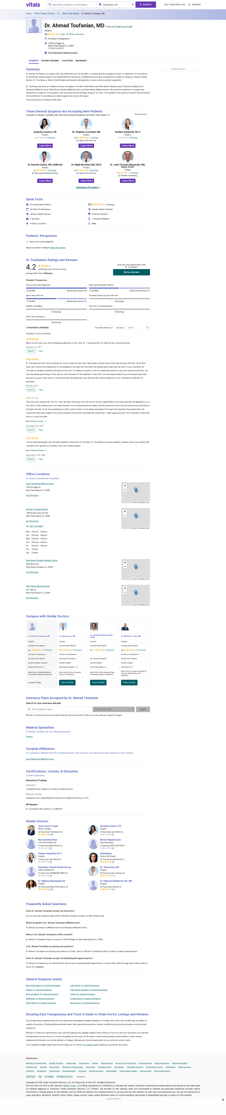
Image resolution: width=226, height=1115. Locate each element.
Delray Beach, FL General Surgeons (41, 1003)
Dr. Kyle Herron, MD (67, 636)
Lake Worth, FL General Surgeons (84, 985)
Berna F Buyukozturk (110, 840)
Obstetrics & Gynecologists (72, 1067)
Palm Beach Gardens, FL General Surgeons (88, 990)
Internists (43, 1067)
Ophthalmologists (104, 1067)
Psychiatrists (41, 1071)
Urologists (82, 1071)
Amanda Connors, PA (45, 132)
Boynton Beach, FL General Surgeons (42, 994)
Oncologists (90, 1067)
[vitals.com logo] (33, 5)
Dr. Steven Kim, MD (109, 867)
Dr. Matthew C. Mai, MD (131, 636)
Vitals (147, 502)
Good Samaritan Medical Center (63, 52)
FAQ (40, 1076)
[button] (135, 490)
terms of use (69, 1085)
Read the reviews (58, 248)
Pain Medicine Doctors (154, 1067)
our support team (90, 1045)
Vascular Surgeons (96, 1071)
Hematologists (31, 1067)
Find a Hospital (145, 1071)
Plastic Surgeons (184, 1067)
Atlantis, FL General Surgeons (39, 990)
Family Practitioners (162, 1063)
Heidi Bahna (106, 853)
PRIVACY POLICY (65, 1076)
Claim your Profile (124, 26)
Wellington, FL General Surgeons (40, 998)
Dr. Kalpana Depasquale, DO (51, 881)
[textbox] (71, 4)
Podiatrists (30, 1071)
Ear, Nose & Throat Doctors (125, 1063)
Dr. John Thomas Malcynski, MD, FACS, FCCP (127, 166)
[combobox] (71, 4)
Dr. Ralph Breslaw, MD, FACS (86, 165)
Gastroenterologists (179, 1063)
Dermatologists (107, 1063)
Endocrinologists (145, 1063)
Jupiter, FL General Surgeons (82, 994)
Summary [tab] (34, 61)
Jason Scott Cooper (48, 826)
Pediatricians (170, 1067)
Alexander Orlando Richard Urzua (54, 867)
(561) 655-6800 (36, 526)
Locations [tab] (67, 61)
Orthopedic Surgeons (135, 1067)
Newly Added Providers (128, 1071)
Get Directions (32, 495)
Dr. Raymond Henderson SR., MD (116, 881)
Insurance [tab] (81, 61)
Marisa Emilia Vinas (47, 840)
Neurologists (55, 1067)
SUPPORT (31, 1076)
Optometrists (119, 1067)
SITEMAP (49, 1076)
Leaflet (134, 502)
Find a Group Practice (162, 1071)
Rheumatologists (69, 1071)
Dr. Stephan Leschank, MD (86, 132)
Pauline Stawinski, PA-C (127, 132)
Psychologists (54, 1071)
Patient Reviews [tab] (50, 61)
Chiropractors (84, 1063)
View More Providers (87, 187)
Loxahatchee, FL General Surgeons (85, 998)
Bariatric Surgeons (56, 1063)
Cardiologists (71, 1063)
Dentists (95, 1063)
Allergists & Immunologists (36, 1063)
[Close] (223, 1100)
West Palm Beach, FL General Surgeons (43, 985)
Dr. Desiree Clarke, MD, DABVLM (45, 165)
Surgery (29, 736)
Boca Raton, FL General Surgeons (85, 1003)
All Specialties (111, 1071)
